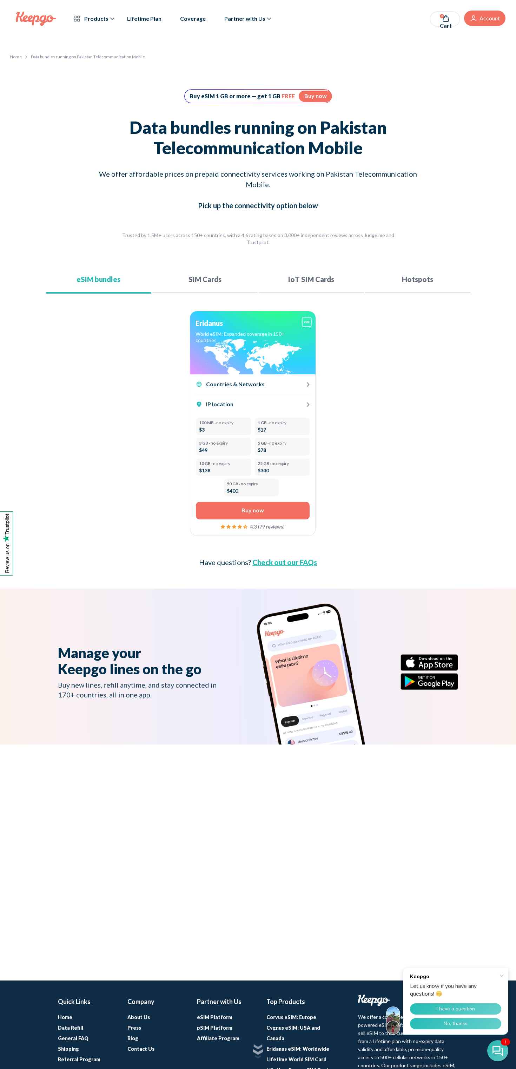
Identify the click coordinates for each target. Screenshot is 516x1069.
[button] (235, 526)
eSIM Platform (214, 1017)
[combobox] (247, 337)
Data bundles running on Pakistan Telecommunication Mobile (88, 56)
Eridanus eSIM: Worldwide (297, 1049)
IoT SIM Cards (311, 279)
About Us (138, 1017)
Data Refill (70, 1028)
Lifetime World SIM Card (296, 1059)
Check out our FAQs (284, 562)
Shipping (68, 1049)
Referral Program (79, 1059)
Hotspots (417, 279)
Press (134, 1028)
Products (95, 18)
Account (489, 18)
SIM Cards (204, 279)
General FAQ (73, 1038)
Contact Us (140, 1049)
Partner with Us (244, 18)
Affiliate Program (218, 1038)
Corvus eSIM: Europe (291, 1017)
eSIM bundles (98, 279)
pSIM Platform (214, 1028)
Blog (132, 1038)
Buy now (315, 95)
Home (16, 56)
